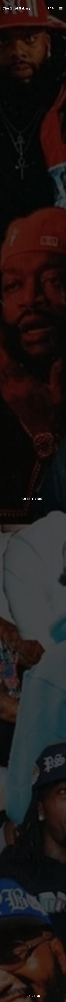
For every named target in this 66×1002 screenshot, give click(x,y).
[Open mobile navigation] (60, 8)
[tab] (28, 996)
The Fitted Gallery (16, 8)
